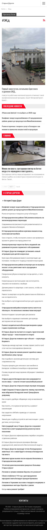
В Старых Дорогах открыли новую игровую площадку (23, 386)
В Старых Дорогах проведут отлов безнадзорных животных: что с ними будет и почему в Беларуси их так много (22, 451)
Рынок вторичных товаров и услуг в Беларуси (19, 214)
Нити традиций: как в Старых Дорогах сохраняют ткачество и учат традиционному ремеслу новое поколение (21, 428)
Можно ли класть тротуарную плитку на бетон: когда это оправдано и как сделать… (21, 170)
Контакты (23, 500)
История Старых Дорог (13, 200)
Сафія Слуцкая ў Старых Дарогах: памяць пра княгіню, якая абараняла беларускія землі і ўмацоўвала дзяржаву (23, 392)
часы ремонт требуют (15, 489)
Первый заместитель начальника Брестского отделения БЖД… (20, 90)
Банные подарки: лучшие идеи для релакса (18, 314)
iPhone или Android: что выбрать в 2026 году (19, 112)
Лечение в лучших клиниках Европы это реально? (21, 472)
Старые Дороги (8, 3)
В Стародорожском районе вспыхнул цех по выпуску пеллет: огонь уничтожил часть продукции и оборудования (23, 267)
